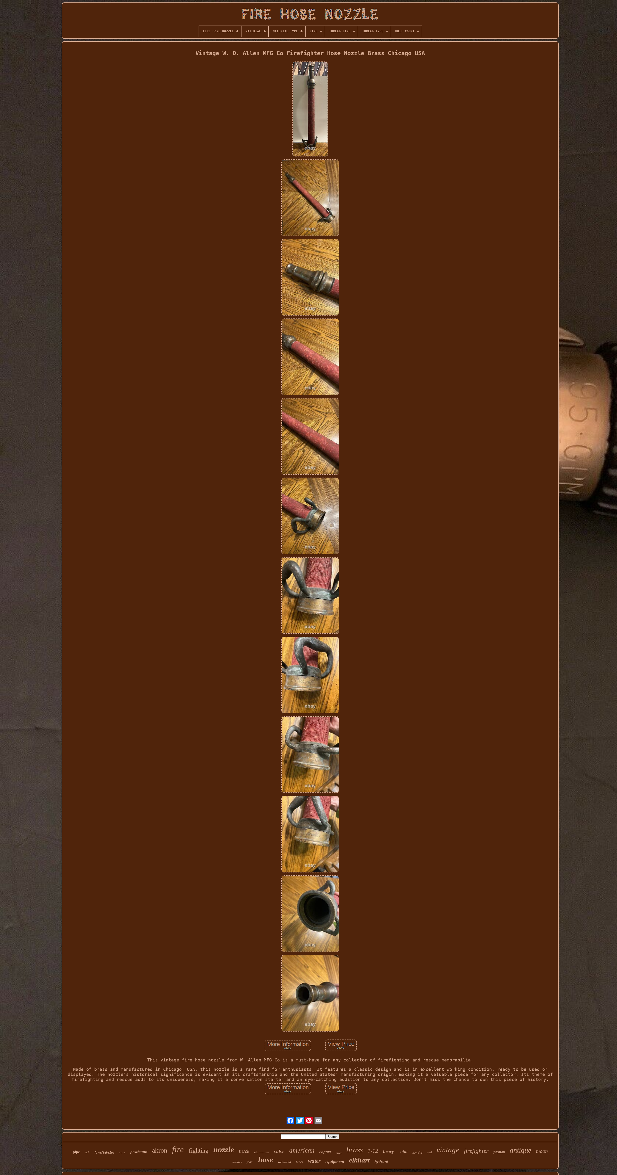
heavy (388, 1151)
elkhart (359, 1160)
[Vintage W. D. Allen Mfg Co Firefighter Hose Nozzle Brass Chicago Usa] (310, 109)
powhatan (138, 1151)
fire (178, 1149)
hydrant (381, 1161)
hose (265, 1159)
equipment (334, 1161)
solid (403, 1151)
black (299, 1162)
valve (279, 1151)
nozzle (223, 1149)
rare (122, 1152)
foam (250, 1162)
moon (542, 1151)
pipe (76, 1152)
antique (520, 1150)
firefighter (476, 1151)
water (314, 1161)
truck (244, 1151)
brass (354, 1149)
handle (417, 1152)
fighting (198, 1150)
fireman (499, 1152)
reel (429, 1152)
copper (325, 1151)
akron (159, 1150)
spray (339, 1153)
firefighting (104, 1152)
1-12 (373, 1151)
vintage (447, 1150)
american (302, 1150)
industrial (284, 1162)
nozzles (237, 1162)
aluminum (261, 1152)
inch (87, 1152)
